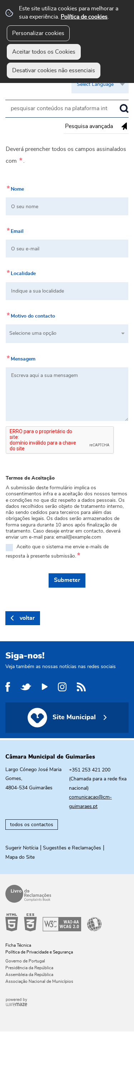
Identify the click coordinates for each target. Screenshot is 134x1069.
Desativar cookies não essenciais (53, 70)
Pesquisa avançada (89, 126)
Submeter (67, 580)
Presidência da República (29, 968)
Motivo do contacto (30, 314)
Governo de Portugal (25, 961)
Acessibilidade (64, 922)
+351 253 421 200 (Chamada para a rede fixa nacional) (97, 779)
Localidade (21, 272)
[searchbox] (67, 109)
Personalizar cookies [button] (38, 33)
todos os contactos (31, 824)
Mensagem (20, 357)
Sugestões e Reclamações (72, 847)
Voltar (27, 618)
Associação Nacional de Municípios (39, 981)
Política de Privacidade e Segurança (39, 952)
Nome (15, 187)
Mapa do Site (20, 857)
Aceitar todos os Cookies (43, 52)
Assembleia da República (29, 974)
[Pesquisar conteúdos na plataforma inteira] (124, 108)
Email (15, 230)
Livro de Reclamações (64, 894)
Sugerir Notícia (21, 847)
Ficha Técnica (18, 945)
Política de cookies (84, 17)
